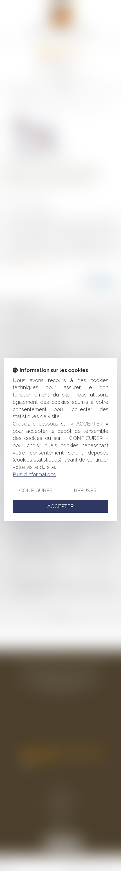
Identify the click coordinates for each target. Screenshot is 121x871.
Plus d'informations (34, 474)
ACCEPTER (60, 506)
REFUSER (85, 490)
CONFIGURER (36, 490)
